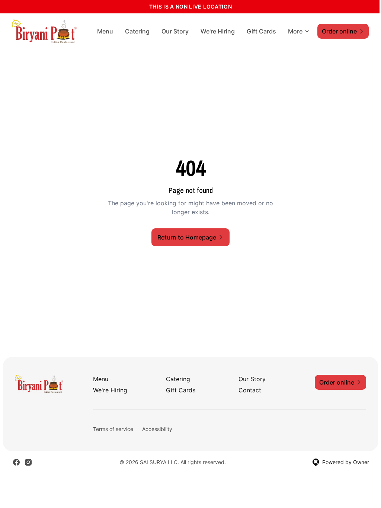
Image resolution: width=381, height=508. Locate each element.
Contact (249, 390)
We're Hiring (218, 31)
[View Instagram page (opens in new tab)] (28, 462)
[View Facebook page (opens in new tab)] (16, 462)
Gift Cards (261, 31)
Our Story (175, 31)
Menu (105, 31)
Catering (137, 31)
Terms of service (113, 429)
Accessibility (157, 429)
